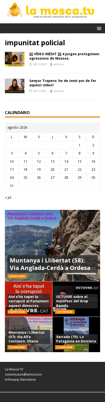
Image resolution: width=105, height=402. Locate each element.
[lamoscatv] (52, 20)
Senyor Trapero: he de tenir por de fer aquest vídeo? (62, 82)
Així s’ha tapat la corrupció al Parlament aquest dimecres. (29, 301)
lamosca (59, 64)
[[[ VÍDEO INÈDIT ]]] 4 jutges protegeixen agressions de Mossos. (64, 56)
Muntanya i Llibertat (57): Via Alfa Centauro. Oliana (27, 336)
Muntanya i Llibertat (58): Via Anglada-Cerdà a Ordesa (50, 264)
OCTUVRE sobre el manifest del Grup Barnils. (72, 301)
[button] (98, 28)
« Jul (8, 197)
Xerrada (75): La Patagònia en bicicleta (76, 338)
